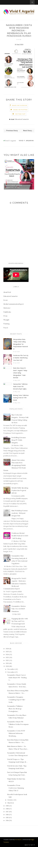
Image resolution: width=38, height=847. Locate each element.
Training (6, 324)
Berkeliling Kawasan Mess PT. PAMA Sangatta (18, 440)
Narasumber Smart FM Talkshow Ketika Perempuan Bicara (18, 724)
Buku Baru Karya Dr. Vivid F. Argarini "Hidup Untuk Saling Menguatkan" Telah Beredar (20, 373)
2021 (7, 663)
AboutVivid (7, 292)
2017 (7, 812)
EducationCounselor (22, 119)
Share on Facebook (19, 105)
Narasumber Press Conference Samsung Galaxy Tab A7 (15, 787)
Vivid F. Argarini (26, 140)
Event (5, 300)
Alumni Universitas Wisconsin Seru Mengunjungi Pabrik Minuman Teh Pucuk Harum (14, 465)
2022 (7, 660)
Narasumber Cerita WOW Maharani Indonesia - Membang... (16, 733)
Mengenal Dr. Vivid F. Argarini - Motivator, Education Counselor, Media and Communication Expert (14, 584)
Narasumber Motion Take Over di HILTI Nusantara (18, 608)
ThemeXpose (18, 839)
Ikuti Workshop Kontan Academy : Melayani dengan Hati (19, 513)
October (10, 800)
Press (5, 316)
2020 (7, 666)
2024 (7, 654)
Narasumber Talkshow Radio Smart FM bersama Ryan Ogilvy (20, 386)
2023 (7, 657)
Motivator (6, 308)
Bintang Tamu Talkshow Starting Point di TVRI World (21, 397)
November (11, 672)
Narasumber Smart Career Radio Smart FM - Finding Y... (17, 677)
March (9, 803)
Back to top (29, 845)
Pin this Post (20, 114)
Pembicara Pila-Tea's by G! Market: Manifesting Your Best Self (20, 357)
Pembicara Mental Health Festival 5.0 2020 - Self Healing (19, 535)
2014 (7, 820)
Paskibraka (7, 312)
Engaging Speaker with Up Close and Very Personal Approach (19, 621)
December (11, 669)
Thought (6, 320)
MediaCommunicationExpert (13, 304)
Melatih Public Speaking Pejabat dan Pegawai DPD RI (19, 490)
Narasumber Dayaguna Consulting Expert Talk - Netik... (16, 699)
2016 (7, 815)
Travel (5, 328)
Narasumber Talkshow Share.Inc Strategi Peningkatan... (15, 708)
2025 (7, 652)
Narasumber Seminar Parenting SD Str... (14, 186)
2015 (7, 817)
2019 (7, 806)
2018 (7, 809)
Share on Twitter (20, 109)
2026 (7, 649)
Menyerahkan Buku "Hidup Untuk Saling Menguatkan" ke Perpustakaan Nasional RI (20, 344)
